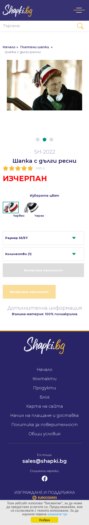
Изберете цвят (44, 196)
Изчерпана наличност (43, 270)
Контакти (45, 378)
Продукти (44, 387)
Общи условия (44, 433)
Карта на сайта (44, 406)
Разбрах (44, 519)
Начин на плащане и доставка (44, 415)
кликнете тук (57, 514)
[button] (37, 140)
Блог (45, 397)
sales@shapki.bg (44, 461)
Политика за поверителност (44, 424)
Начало (44, 369)
